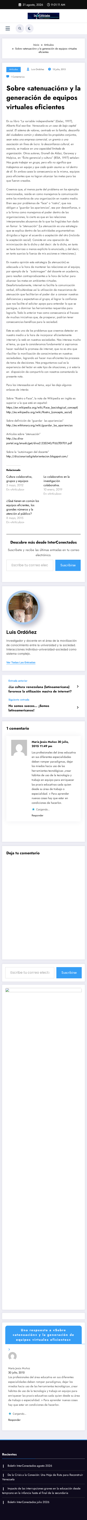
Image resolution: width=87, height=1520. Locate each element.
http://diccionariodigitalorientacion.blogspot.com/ (37, 456)
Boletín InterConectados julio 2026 (28, 1502)
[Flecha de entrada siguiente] (78, 707)
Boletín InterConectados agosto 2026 (30, 1466)
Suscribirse (68, 565)
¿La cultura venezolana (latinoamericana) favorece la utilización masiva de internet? (40, 689)
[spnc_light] (29, 28)
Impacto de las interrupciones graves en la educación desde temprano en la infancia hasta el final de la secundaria (41, 1490)
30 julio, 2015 (16, 1372)
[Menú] (7, 28)
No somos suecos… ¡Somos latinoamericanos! (28, 708)
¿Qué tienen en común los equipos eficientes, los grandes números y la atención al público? (22, 507)
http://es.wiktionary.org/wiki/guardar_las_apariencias (39, 425)
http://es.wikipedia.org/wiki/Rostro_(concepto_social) (39, 412)
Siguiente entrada (18, 699)
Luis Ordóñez (37, 69)
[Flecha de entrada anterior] (78, 686)
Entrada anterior (17, 680)
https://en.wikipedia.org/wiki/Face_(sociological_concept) (42, 407)
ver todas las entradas (20, 662)
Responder (37, 815)
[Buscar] (20, 28)
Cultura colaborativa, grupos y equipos (19, 479)
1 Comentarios (17, 76)
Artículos (13, 69)
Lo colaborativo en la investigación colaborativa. (57, 481)
